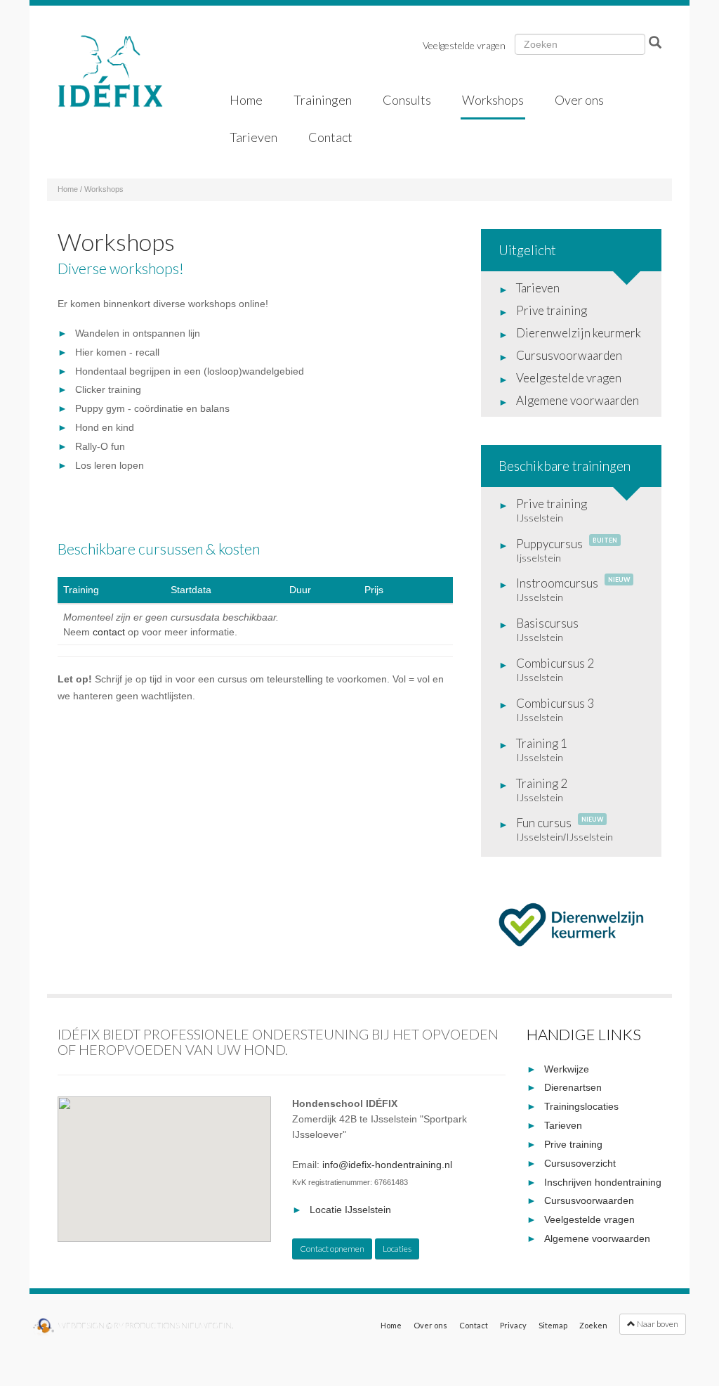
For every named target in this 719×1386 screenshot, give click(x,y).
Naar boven (656, 1324)
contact (109, 631)
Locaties (397, 1248)
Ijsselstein (538, 558)
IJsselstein (539, 518)
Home (68, 189)
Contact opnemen (332, 1248)
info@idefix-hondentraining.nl (387, 1164)
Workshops (104, 189)
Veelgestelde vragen (464, 45)
